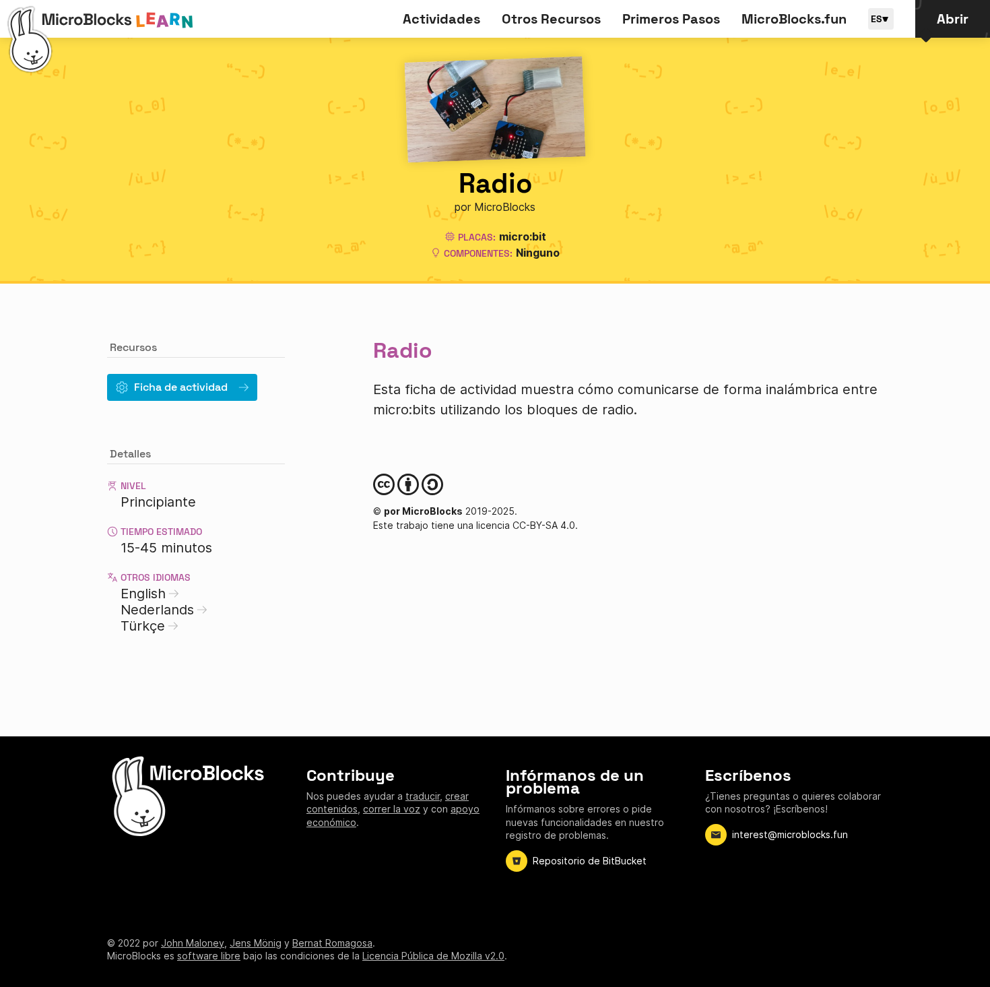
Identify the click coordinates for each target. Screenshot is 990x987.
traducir (422, 796)
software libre (208, 955)
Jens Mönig (256, 943)
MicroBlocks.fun (794, 19)
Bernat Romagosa (332, 943)
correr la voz (391, 809)
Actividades (441, 19)
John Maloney (192, 943)
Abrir (952, 19)
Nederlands (157, 610)
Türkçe (143, 626)
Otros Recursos (551, 19)
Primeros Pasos (671, 19)
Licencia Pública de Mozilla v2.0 (433, 955)
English (143, 593)
